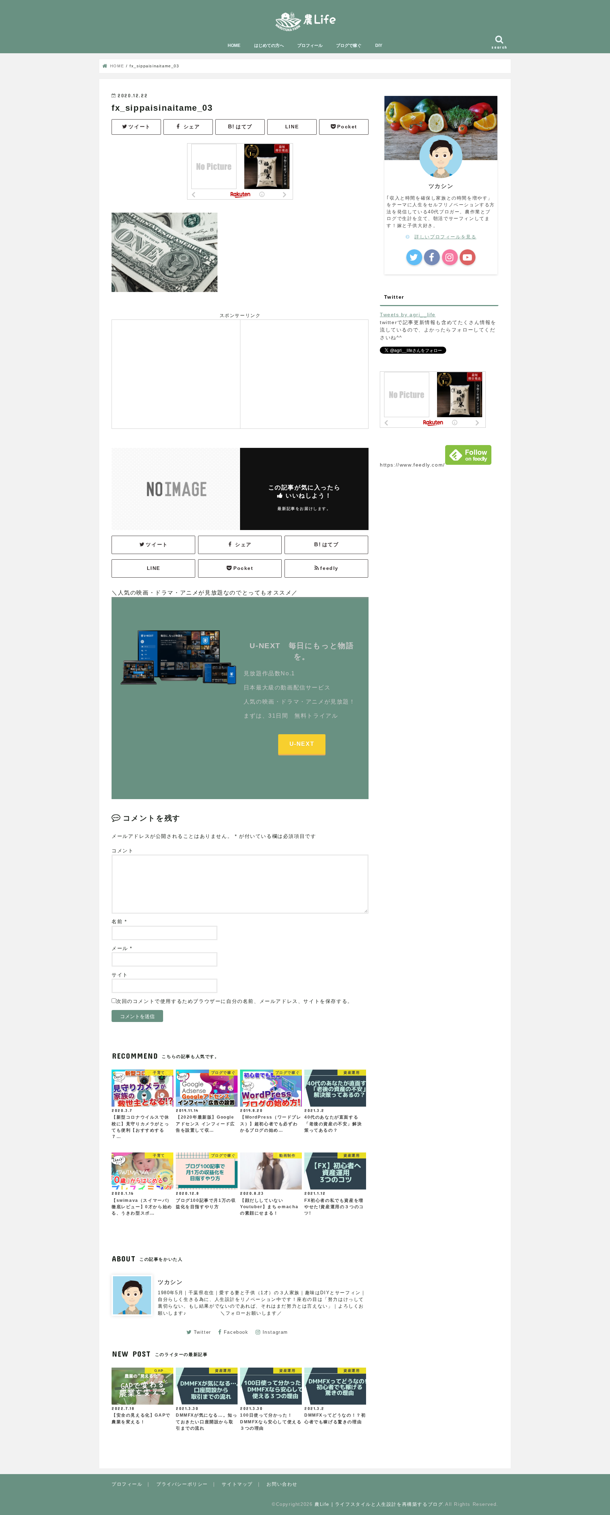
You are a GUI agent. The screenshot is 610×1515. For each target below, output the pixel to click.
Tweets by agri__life (408, 314)
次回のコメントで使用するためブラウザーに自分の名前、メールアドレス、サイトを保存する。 (234, 1001)
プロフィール (310, 45)
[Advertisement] (175, 373)
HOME (234, 45)
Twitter (202, 1332)
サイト (120, 975)
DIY (378, 45)
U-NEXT (302, 744)
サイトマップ (237, 1484)
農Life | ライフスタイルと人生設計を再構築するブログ (379, 1504)
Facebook (236, 1332)
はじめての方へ (269, 45)
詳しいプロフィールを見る (445, 236)
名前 (119, 921)
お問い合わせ (282, 1484)
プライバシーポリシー (182, 1484)
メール (122, 948)
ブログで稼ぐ (348, 45)
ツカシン (170, 1282)
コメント (122, 850)
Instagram (275, 1332)
